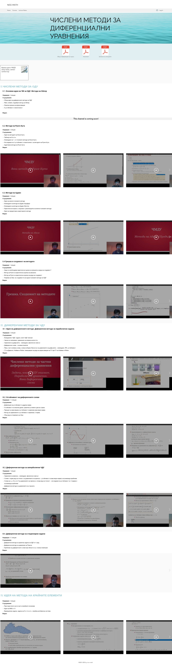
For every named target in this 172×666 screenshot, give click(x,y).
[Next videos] (169, 237)
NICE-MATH (12, 5)
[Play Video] (30, 237)
